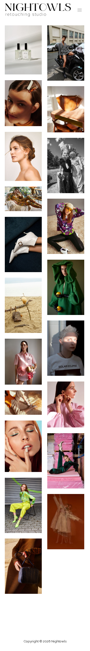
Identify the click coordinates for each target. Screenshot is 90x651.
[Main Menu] (79, 10)
